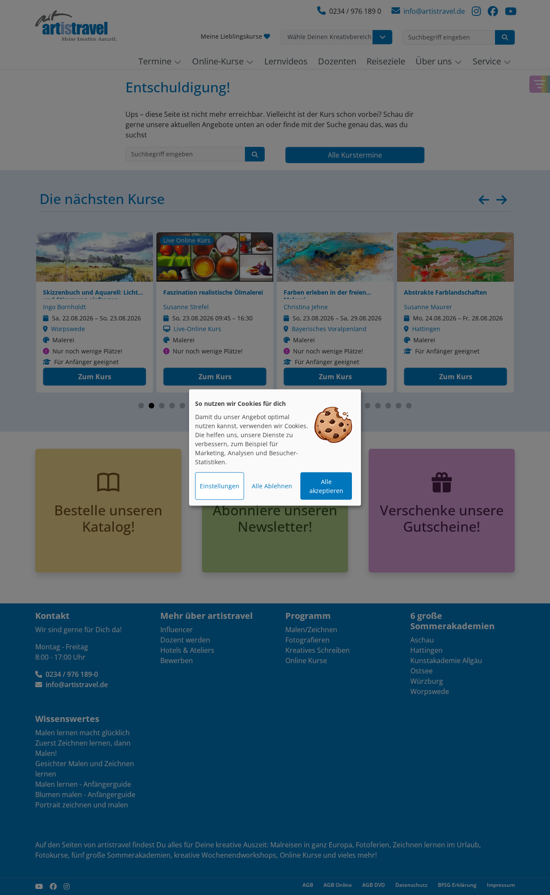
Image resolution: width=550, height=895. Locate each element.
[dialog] (275, 448)
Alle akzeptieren (326, 486)
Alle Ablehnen (272, 486)
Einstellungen (219, 486)
